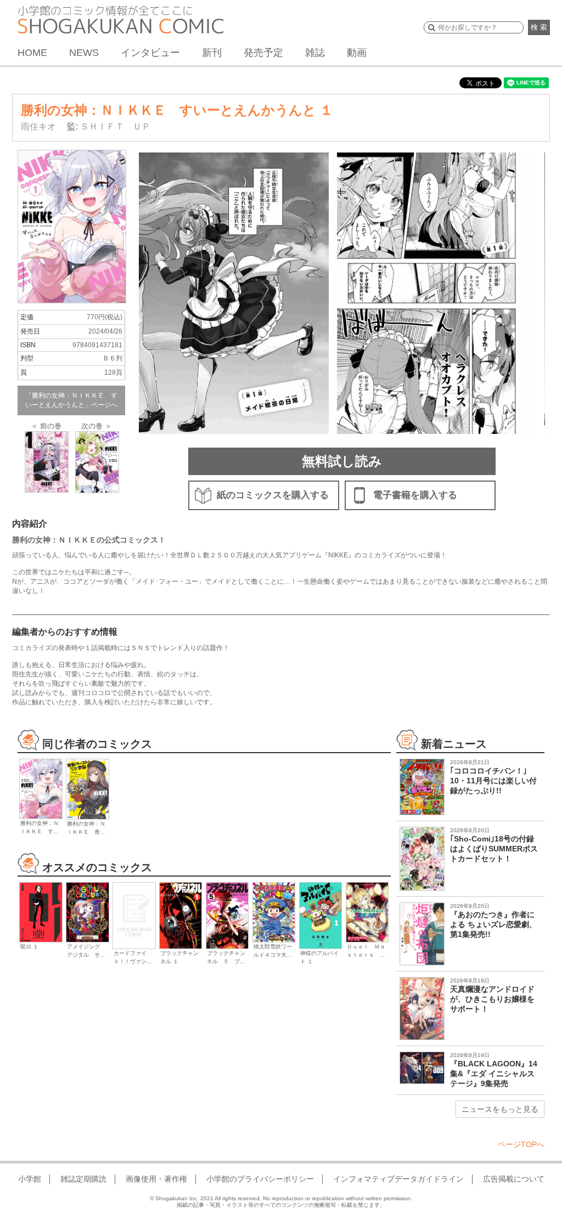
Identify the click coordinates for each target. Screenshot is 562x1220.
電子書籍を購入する (415, 495)
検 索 (539, 27)
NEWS (84, 52)
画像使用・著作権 (156, 1178)
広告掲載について (513, 1178)
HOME (32, 52)
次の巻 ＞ (96, 426)
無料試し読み (342, 461)
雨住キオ (38, 126)
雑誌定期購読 (83, 1178)
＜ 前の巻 (46, 426)
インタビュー (150, 52)
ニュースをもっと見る (500, 1109)
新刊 (212, 52)
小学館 (29, 1178)
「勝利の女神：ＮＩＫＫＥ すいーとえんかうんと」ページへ (71, 400)
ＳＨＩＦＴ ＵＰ (115, 126)
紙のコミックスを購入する (273, 495)
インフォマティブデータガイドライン (398, 1178)
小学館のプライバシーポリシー (260, 1178)
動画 (357, 52)
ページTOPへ (521, 1144)
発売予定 (263, 52)
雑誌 (315, 52)
